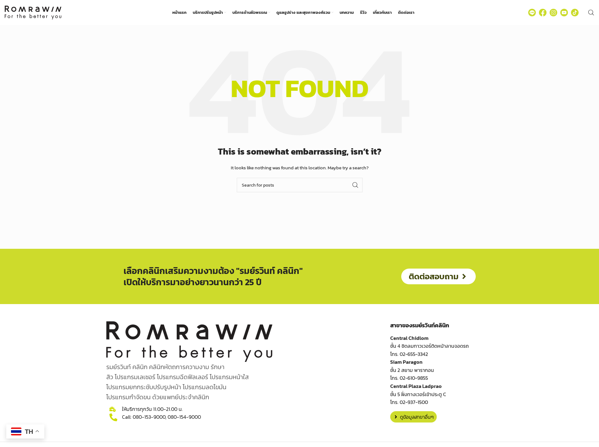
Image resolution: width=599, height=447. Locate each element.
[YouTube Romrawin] (564, 12)
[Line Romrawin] (532, 12)
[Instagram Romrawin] (553, 12)
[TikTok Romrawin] (575, 12)
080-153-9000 (149, 417)
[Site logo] (33, 12)
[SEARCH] (355, 185)
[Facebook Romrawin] (542, 12)
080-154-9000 (184, 417)
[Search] (591, 12)
